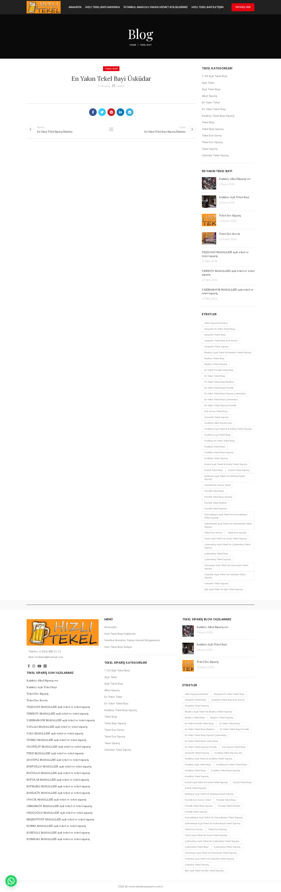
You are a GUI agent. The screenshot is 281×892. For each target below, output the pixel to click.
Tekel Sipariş (210, 149)
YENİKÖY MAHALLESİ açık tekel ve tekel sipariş (57, 713)
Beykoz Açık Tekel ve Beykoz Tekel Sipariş (227, 352)
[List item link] (63, 651)
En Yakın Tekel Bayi (214, 109)
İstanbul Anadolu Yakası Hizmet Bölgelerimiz (132, 640)
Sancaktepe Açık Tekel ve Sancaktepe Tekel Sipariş (225, 516)
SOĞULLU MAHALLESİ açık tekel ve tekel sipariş (58, 773)
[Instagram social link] (33, 666)
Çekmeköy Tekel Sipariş (217, 559)
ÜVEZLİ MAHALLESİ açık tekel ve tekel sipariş (56, 740)
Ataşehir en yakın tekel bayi (219, 328)
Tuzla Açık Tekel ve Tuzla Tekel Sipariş (225, 538)
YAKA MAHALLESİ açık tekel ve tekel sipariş (55, 733)
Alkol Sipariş (209, 96)
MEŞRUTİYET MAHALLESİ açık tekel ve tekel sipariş (60, 819)
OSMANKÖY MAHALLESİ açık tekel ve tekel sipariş (59, 806)
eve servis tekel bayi (216, 411)
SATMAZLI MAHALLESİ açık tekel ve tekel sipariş (58, 786)
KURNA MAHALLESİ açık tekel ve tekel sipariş (56, 826)
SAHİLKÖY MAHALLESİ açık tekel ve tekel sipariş (58, 793)
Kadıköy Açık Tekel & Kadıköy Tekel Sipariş (228, 428)
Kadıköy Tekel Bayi (214, 446)
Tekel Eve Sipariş (212, 142)
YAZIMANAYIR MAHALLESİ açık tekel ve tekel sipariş (61, 720)
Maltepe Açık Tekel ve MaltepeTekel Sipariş (224, 478)
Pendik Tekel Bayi (214, 490)
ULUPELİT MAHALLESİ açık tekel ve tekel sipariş (58, 746)
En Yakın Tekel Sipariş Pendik (220, 405)
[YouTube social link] (39, 666)
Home (133, 45)
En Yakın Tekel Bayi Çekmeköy (221, 399)
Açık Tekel (208, 82)
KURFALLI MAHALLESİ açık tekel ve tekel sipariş (58, 832)
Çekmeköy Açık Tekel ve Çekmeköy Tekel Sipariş (227, 546)
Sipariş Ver (243, 7)
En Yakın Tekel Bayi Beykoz (219, 381)
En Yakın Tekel (211, 102)
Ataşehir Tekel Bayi (215, 334)
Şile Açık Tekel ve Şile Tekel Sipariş (223, 589)
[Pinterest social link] (111, 112)
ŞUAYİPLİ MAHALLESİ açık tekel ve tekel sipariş (58, 760)
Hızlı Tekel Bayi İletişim (118, 647)
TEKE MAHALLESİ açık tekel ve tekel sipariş (55, 753)
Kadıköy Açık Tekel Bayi (234, 197)
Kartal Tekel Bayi (213, 470)
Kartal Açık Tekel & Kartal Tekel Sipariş (225, 464)
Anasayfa (110, 627)
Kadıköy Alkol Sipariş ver (235, 179)
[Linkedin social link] (120, 112)
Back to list (111, 129)
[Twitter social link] (102, 112)
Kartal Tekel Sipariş (239, 470)
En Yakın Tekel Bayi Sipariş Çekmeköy (225, 393)
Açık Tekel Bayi (211, 89)
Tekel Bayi (145, 45)
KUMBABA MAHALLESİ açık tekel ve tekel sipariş (58, 839)
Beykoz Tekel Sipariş (215, 364)
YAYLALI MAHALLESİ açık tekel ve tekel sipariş (57, 726)
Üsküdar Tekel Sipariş (215, 155)
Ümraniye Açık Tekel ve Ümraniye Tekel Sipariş (226, 567)
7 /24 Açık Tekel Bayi (214, 76)
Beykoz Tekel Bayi (214, 358)
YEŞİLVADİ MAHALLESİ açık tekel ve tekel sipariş (58, 707)
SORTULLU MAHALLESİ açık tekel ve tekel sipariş (59, 766)
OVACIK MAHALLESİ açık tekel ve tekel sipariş (56, 799)
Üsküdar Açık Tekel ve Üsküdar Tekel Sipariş (224, 576)
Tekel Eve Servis (212, 135)
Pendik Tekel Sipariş (215, 508)
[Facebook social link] (93, 112)
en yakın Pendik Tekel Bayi (218, 370)
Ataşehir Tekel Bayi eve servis (221, 340)
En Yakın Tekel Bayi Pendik (218, 387)
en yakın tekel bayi (214, 375)
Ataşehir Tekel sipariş (216, 346)
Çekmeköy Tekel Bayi (216, 553)
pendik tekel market (215, 502)
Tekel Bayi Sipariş (213, 129)
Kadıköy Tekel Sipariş (216, 458)
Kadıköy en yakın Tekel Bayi (219, 440)
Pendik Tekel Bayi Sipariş (218, 496)
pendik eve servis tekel (217, 485)
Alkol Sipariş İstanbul (216, 323)
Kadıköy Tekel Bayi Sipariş (218, 115)
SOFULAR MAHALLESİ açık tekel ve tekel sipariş (58, 779)
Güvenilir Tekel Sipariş (216, 417)
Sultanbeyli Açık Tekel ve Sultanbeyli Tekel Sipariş (228, 525)
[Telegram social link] (129, 112)
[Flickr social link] (45, 666)
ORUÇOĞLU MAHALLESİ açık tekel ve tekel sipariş (59, 812)
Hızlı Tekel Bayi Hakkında (120, 633)
